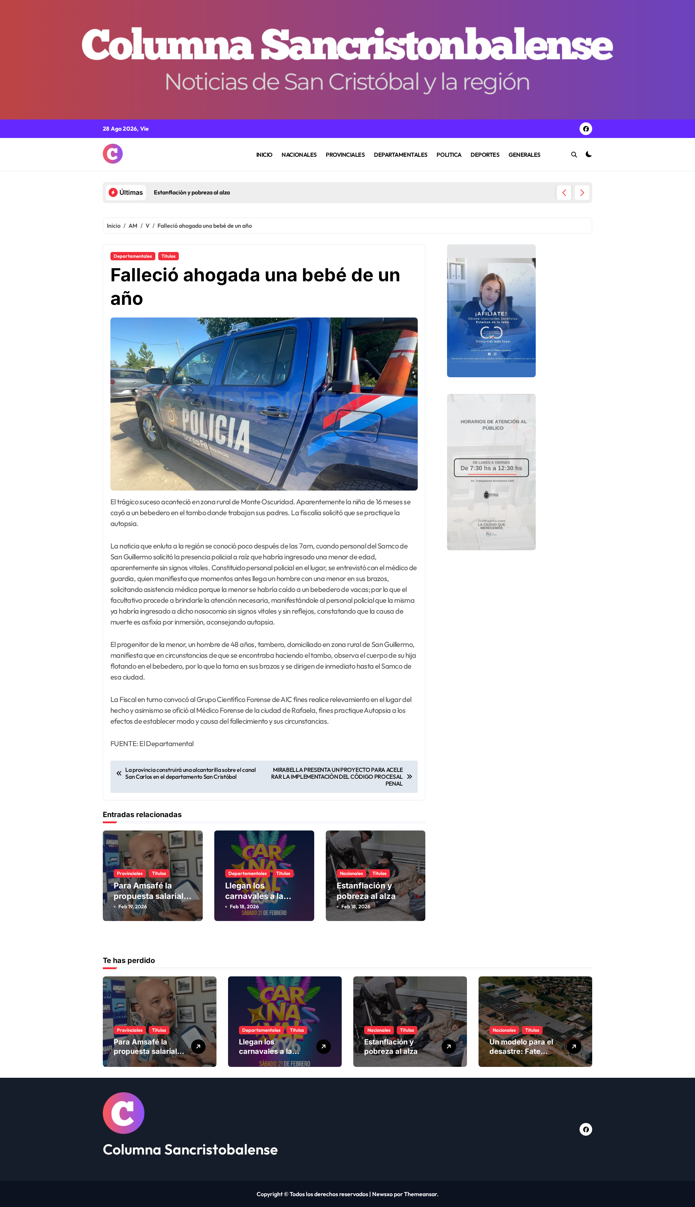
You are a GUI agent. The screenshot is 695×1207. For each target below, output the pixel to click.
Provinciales (130, 873)
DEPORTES (485, 154)
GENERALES (524, 154)
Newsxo (382, 1194)
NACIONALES (299, 154)
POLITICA (449, 154)
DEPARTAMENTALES (400, 154)
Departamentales (133, 256)
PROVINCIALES (345, 154)
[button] (582, 192)
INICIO (264, 154)
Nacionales (351, 873)
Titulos (168, 256)
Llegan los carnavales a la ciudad (254, 896)
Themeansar (420, 1194)
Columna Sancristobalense (190, 1149)
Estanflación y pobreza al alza (391, 1047)
